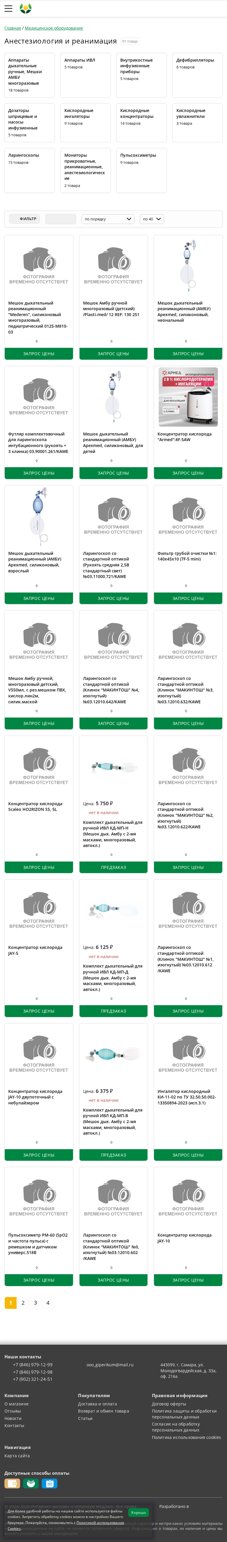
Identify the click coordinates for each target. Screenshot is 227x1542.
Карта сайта (17, 1455)
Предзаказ (113, 867)
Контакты (14, 1425)
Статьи (85, 1418)
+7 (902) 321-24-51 (33, 1379)
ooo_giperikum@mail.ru (110, 1365)
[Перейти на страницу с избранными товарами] (176, 9)
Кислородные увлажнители (190, 113)
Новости (13, 1418)
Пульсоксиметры (138, 155)
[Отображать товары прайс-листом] (71, 219)
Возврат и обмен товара (103, 1411)
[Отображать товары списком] (61, 219)
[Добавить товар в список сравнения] (11, 341)
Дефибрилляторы (195, 60)
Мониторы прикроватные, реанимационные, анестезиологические (84, 166)
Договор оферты (169, 1404)
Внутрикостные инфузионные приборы (136, 65)
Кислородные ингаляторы (78, 113)
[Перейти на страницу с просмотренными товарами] (163, 9)
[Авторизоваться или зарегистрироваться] (150, 9)
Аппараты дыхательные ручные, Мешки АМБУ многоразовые (25, 71)
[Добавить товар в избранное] (22, 341)
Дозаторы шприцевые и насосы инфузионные (23, 119)
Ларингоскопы (23, 155)
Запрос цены (39, 353)
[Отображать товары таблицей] (50, 219)
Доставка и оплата (97, 1404)
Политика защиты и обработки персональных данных (184, 1414)
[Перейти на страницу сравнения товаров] (191, 9)
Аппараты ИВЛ (79, 60)
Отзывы (12, 1411)
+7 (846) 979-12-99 (33, 1365)
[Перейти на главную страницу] (26, 8)
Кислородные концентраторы (136, 113)
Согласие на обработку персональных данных (176, 1427)
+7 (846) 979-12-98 (33, 1372)
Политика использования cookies (186, 1437)
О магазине (16, 1404)
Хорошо (138, 1512)
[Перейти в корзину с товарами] (219, 9)
